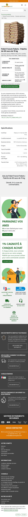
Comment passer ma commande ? (9, 486)
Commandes (4, 451)
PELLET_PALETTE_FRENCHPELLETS (12, 117)
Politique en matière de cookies (11, 510)
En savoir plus (19, 62)
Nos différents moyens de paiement (10, 487)
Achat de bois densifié (6, 480)
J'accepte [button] (24, 514)
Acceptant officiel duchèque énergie (7, 294)
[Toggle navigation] (25, 5)
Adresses (3, 446)
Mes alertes (4, 455)
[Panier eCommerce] (21, 5)
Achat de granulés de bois (7, 478)
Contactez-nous (5, 501)
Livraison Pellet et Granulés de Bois (9, 491)
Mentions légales (5, 465)
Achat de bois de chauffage (7, 477)
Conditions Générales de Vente (8, 463)
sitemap (3, 503)
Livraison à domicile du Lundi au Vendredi (7, 305)
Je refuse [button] (18, 514)
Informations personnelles (7, 453)
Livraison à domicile (6, 468)
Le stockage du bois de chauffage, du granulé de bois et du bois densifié (13, 483)
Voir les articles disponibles (10, 86)
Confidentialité (4, 467)
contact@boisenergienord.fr (14, 435)
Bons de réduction (5, 450)
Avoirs (2, 448)
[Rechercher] (25, 10)
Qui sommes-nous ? (6, 499)
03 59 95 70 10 (20, 80)
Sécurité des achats (6, 489)
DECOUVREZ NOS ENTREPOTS (17, 346)
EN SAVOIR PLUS (14, 366)
